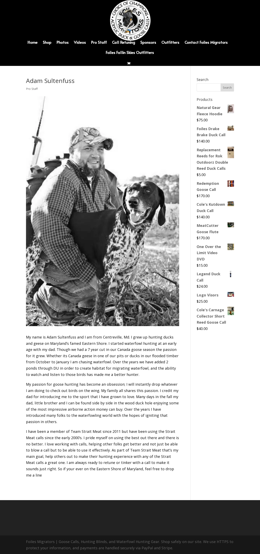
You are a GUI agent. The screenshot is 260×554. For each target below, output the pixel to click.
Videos (80, 43)
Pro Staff (99, 43)
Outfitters (170, 43)
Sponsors (148, 43)
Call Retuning (123, 43)
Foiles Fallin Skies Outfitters (130, 53)
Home (33, 43)
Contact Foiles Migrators (206, 43)
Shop (47, 43)
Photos (63, 43)
